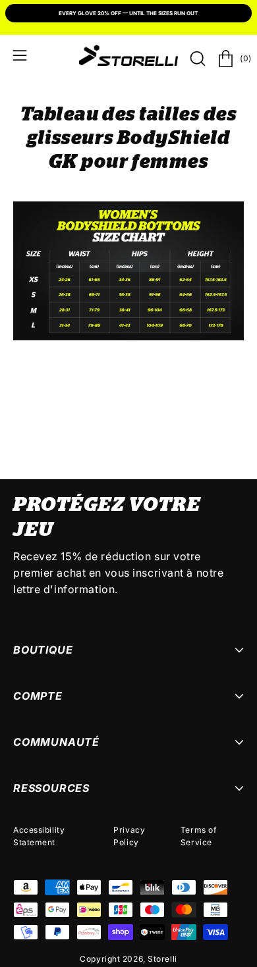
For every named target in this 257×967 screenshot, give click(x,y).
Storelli (162, 959)
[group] (128, 14)
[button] (196, 58)
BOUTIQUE (42, 649)
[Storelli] (128, 55)
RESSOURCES (51, 788)
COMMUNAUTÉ (56, 741)
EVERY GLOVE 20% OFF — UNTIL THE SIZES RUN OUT (128, 13)
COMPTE (38, 695)
